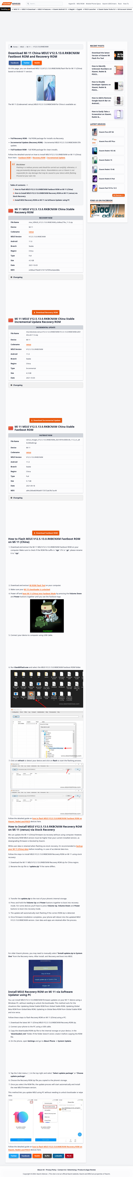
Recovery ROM (39, 157)
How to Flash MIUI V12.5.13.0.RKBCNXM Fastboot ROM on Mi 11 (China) (44, 189)
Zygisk (79, 9)
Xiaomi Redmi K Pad (107, 179)
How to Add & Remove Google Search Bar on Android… (101, 100)
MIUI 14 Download (29, 9)
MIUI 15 (16, 9)
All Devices (117, 195)
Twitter (14, 1156)
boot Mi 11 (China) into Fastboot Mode (39, 593)
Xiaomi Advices (42, 1174)
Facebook (26, 1156)
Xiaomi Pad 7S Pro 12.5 (108, 188)
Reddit (37, 1156)
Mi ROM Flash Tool (37, 585)
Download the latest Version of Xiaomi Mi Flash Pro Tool (101, 55)
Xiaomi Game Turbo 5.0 (106, 9)
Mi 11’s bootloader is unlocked (37, 589)
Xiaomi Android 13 (60, 9)
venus (31, 232)
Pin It (69, 1156)
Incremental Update (56, 157)
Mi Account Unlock (125, 9)
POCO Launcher (90, 9)
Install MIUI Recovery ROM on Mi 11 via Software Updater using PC (42, 200)
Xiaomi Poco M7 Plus (107, 141)
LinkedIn (58, 1156)
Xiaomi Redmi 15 (105, 160)
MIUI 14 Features (44, 9)
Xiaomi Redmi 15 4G (107, 169)
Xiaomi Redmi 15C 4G (107, 151)
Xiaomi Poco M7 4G (106, 132)
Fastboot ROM (24, 157)
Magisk (72, 9)
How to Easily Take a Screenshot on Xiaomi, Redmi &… (101, 114)
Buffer (47, 1156)
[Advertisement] (66, 25)
